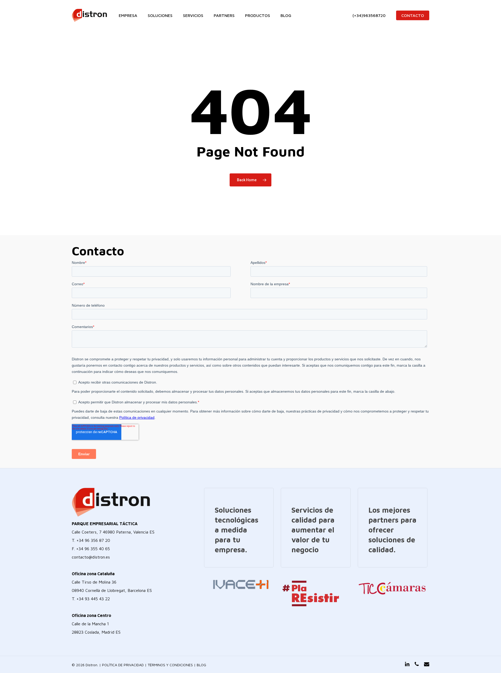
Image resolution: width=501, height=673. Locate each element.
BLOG (201, 665)
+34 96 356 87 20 (93, 540)
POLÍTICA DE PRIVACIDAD (123, 665)
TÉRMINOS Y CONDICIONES (170, 665)
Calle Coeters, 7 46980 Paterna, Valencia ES (113, 532)
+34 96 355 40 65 (93, 548)
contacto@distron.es (91, 557)
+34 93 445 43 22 (93, 598)
